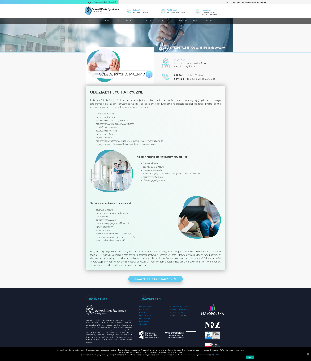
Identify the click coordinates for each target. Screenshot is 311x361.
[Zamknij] (308, 354)
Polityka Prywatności (180, 306)
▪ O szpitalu (143, 309)
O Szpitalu (105, 21)
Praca (255, 2)
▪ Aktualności (144, 318)
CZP (118, 21)
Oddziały (237, 2)
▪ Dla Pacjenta (145, 315)
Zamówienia (247, 2)
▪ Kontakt (143, 324)
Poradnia (228, 2)
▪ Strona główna (145, 306)
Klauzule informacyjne (181, 309)
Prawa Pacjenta (178, 312)
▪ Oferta (142, 312)
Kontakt (263, 2)
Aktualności (163, 21)
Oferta (129, 21)
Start (92, 21)
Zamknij (250, 357)
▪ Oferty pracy (145, 321)
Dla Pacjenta (145, 21)
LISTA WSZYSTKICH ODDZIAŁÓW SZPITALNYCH (155, 279)
